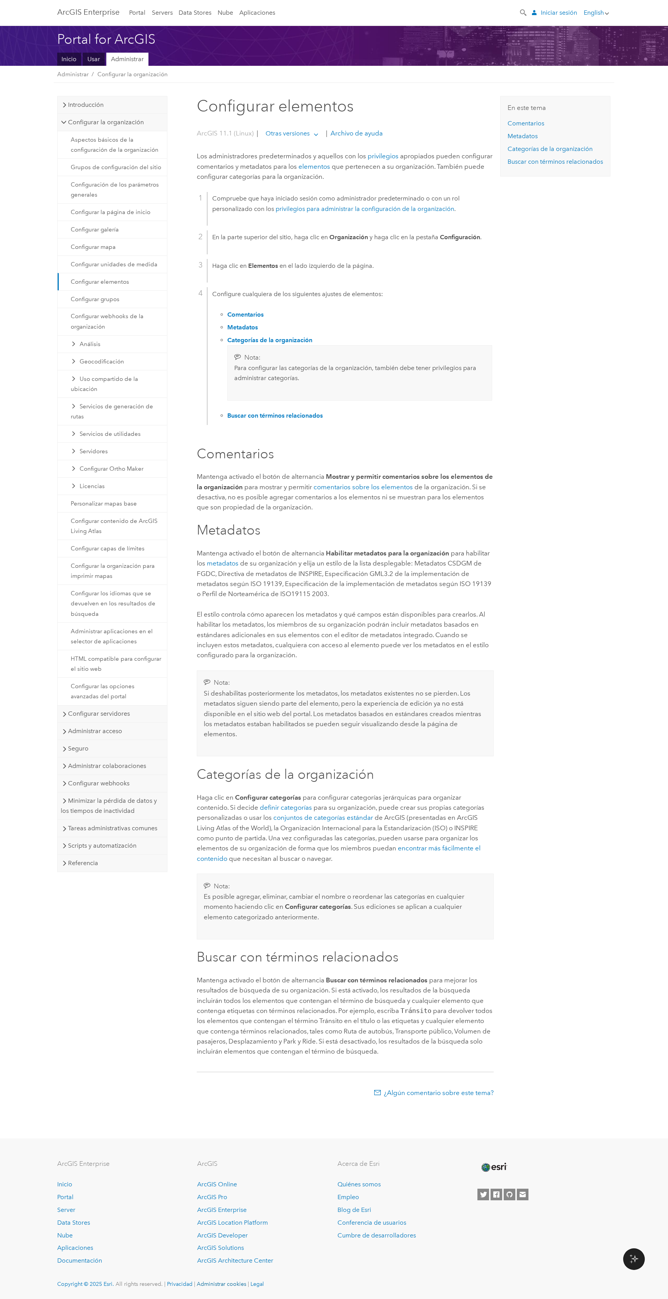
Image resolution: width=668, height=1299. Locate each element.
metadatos (223, 563)
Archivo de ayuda (356, 133)
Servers (162, 12)
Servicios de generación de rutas (112, 411)
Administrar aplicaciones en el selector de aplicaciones (112, 636)
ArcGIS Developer (222, 1235)
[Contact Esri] (522, 1194)
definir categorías (286, 807)
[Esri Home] (493, 1167)
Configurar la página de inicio (110, 212)
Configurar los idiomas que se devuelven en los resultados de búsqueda (113, 603)
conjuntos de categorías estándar (323, 817)
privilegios (383, 156)
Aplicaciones (257, 12)
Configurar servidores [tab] (99, 713)
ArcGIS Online (217, 1184)
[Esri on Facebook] (496, 1194)
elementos (314, 166)
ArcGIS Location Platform (232, 1222)
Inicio (69, 59)
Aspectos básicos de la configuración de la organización (114, 144)
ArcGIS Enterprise (88, 12)
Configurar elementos (100, 281)
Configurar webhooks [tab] (99, 783)
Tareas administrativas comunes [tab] (112, 828)
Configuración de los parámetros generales (115, 189)
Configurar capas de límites (108, 548)
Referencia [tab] (83, 863)
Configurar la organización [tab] (106, 122)
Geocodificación (102, 361)
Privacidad (180, 1284)
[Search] (524, 12)
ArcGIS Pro (212, 1197)
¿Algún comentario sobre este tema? (439, 1093)
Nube (225, 12)
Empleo (348, 1197)
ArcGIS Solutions (220, 1247)
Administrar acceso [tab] (95, 731)
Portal (137, 12)
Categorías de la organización (550, 149)
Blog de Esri (354, 1209)
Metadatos (523, 136)
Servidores (94, 451)
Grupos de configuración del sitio (116, 167)
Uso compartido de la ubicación (104, 383)
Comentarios (526, 123)
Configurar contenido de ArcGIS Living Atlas (114, 526)
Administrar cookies (221, 1284)
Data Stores (195, 12)
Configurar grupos (95, 299)
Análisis (90, 344)
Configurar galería (95, 229)
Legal (257, 1284)
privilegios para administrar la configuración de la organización (365, 209)
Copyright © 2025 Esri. (85, 1284)
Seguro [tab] (78, 748)
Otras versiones (288, 133)
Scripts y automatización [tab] (102, 845)
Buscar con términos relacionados (555, 161)
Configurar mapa (93, 246)
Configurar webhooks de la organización (107, 321)
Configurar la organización (132, 74)
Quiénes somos (359, 1184)
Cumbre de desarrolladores (376, 1235)
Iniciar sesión (559, 12)
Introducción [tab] (86, 104)
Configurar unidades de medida (114, 264)
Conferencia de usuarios (371, 1222)
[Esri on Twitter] (483, 1194)
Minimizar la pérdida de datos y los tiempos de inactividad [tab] (109, 805)
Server (66, 1209)
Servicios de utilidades (110, 433)
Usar (93, 59)
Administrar (127, 59)
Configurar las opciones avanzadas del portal (103, 691)
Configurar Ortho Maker (111, 468)
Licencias (92, 486)
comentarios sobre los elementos (363, 487)
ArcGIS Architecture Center (235, 1260)
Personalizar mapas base (104, 503)
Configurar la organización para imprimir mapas (113, 570)
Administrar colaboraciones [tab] (107, 765)
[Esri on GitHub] (509, 1194)
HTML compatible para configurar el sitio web (116, 663)
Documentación (79, 1260)
